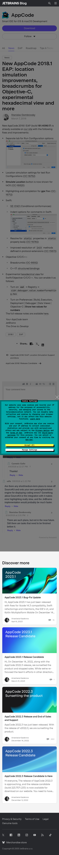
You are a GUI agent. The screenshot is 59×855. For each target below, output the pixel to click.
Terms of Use (16, 433)
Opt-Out (29, 440)
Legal (46, 819)
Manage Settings (29, 450)
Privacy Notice (43, 430)
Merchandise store (16, 842)
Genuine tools (9, 823)
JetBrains (24, 848)
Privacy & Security (11, 819)
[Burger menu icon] (55, 3)
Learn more (35, 419)
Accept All (29, 445)
